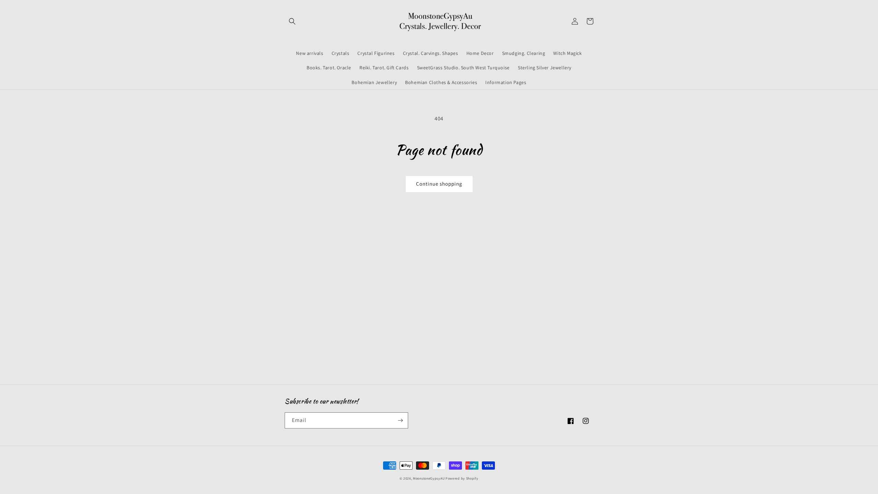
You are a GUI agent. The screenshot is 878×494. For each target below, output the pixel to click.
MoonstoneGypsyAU (428, 478)
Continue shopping (439, 183)
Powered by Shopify (462, 478)
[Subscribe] (400, 420)
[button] (292, 21)
